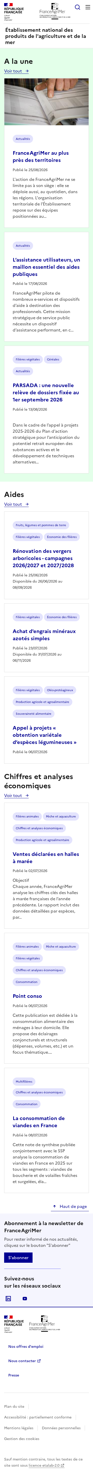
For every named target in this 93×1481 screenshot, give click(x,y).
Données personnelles (61, 1428)
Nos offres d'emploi (25, 1346)
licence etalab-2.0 (44, 1465)
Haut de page (73, 1206)
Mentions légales (18, 1428)
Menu (88, 7)
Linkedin (8, 1298)
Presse (13, 1375)
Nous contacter (22, 1361)
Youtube (25, 1298)
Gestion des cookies (21, 1439)
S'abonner (18, 1258)
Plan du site (14, 1406)
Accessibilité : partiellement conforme (38, 1417)
